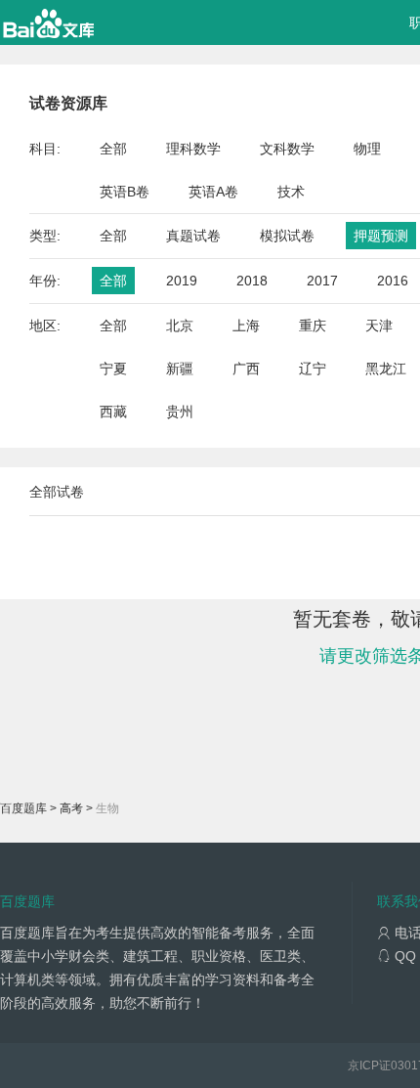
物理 (367, 148)
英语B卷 (124, 191)
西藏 (113, 411)
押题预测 (381, 235)
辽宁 (312, 368)
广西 (246, 368)
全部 (113, 148)
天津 (379, 325)
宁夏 (113, 368)
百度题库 (23, 808)
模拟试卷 (287, 235)
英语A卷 (213, 191)
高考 (71, 808)
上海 (246, 325)
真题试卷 (193, 235)
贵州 (179, 411)
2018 (252, 280)
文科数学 (287, 148)
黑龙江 (385, 368)
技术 (291, 191)
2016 (392, 280)
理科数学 (193, 148)
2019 (181, 280)
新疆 (179, 368)
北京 (179, 325)
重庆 (312, 325)
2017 (322, 280)
